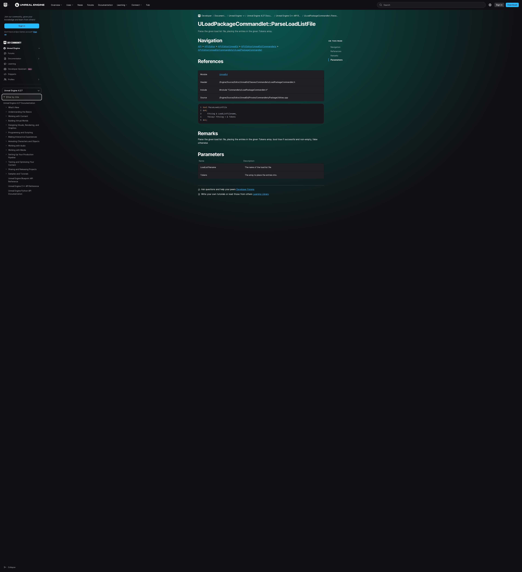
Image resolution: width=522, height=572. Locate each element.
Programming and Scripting (20, 132)
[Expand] (6, 107)
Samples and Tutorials (18, 174)
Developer (207, 16)
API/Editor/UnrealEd (228, 46)
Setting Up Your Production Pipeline (20, 156)
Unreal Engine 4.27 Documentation (19, 103)
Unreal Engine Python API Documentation (19, 192)
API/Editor (209, 46)
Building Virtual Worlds (18, 121)
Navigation (335, 47)
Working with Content (18, 116)
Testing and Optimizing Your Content (21, 163)
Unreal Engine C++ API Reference (23, 186)
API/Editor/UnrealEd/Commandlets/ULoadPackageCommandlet (230, 50)
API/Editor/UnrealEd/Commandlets (258, 46)
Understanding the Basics (20, 112)
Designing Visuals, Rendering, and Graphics (23, 126)
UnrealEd (223, 74)
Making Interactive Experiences (22, 137)
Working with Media (17, 150)
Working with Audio (17, 145)
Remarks (334, 55)
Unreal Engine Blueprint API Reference (20, 180)
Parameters (337, 60)
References (336, 51)
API (200, 46)
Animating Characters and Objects (23, 141)
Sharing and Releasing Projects (22, 169)
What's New (13, 107)
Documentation (220, 16)
